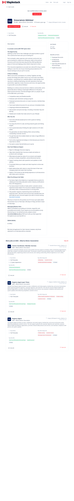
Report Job (34, 26)
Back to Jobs (11, 7)
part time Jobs (14, 296)
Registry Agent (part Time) (20, 282)
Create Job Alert (37, 14)
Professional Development (55, 60)
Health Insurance (56, 68)
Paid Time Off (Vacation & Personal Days (59, 64)
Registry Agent (17, 318)
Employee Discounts (57, 57)
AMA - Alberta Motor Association (24, 22)
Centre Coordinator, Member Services (24, 246)
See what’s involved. (14, 197)
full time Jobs (12, 35)
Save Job (26, 26)
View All (66, 241)
